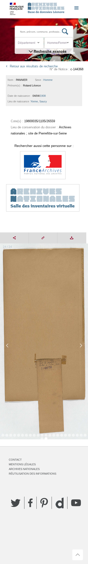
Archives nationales (24, 469)
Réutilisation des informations (32, 473)
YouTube (76, 503)
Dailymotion (59, 503)
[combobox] (40, 44)
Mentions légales (22, 464)
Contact (15, 459)
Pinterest (44, 503)
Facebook (30, 503)
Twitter (16, 503)
